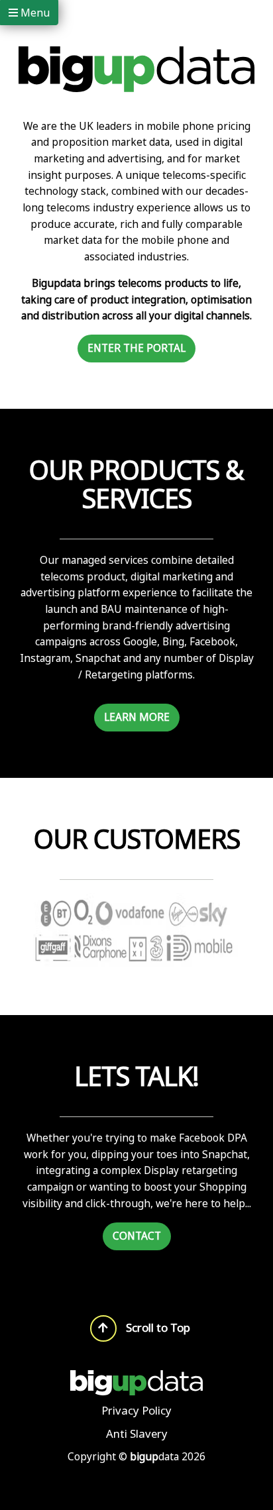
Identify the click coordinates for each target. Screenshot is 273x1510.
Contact (137, 1236)
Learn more (137, 717)
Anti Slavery (137, 1434)
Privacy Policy (136, 1410)
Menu (34, 12)
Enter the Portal (136, 348)
